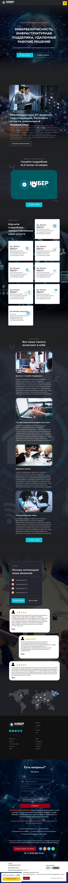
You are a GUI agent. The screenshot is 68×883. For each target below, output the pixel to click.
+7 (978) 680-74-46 (35, 853)
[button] (25, 55)
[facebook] (10, 731)
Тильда (22, 812)
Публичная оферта (44, 828)
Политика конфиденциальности (28, 828)
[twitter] (13, 731)
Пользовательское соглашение (20, 831)
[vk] (16, 731)
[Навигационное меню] (65, 3)
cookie (35, 874)
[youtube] (21, 731)
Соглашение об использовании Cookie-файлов (34, 834)
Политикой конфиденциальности (40, 799)
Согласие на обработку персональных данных (43, 831)
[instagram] (18, 731)
